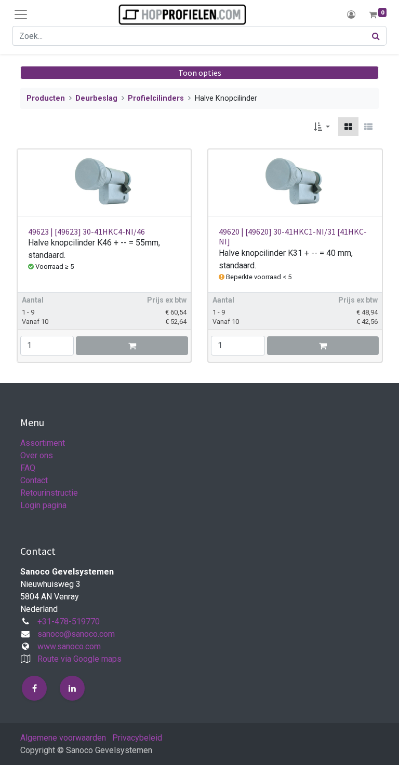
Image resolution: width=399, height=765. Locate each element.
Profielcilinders (156, 98)
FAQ (27, 468)
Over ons (36, 455)
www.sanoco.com (69, 646)
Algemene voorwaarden (63, 738)
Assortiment (42, 443)
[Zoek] (376, 36)
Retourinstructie (49, 493)
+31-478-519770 (68, 621)
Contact (34, 480)
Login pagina (43, 505)
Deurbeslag (96, 98)
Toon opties (199, 72)
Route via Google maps (79, 659)
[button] (322, 126)
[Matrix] (348, 126)
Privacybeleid (137, 738)
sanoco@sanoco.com (76, 634)
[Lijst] (368, 126)
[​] (34, 688)
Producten (45, 98)
